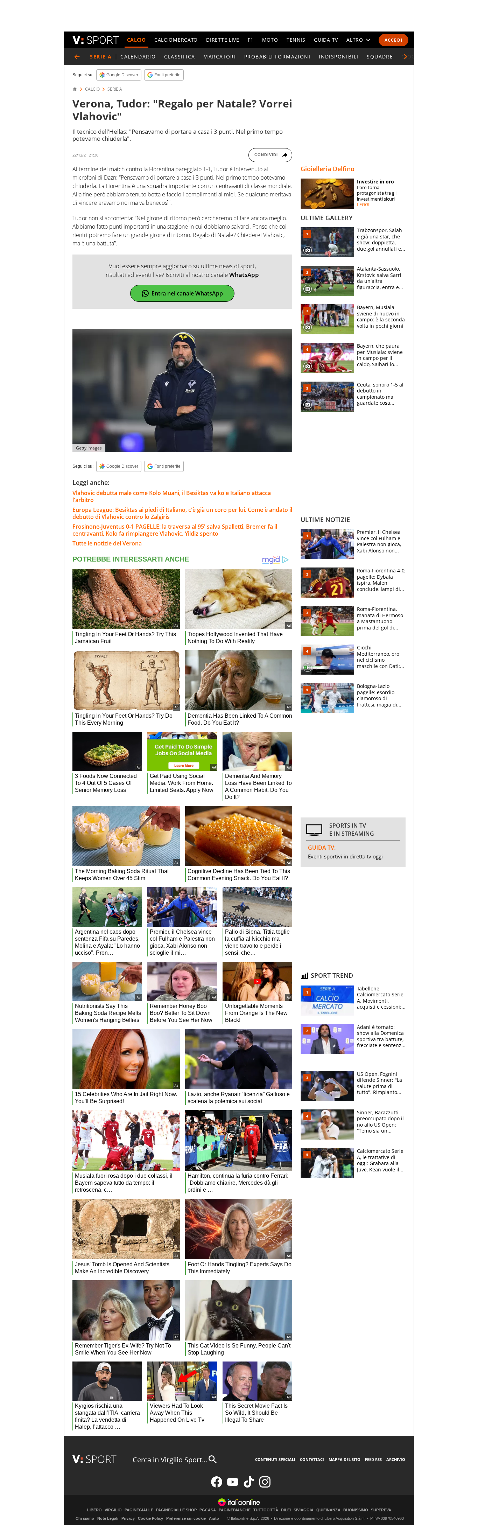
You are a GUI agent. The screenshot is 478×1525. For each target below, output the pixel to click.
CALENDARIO (138, 56)
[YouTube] (232, 1486)
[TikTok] (248, 1486)
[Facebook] (216, 1486)
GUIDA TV (326, 39)
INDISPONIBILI (338, 56)
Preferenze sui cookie (186, 1518)
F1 (250, 39)
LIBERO (94, 1510)
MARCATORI (219, 56)
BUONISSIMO (355, 1510)
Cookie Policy (150, 1518)
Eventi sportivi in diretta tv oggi (345, 856)
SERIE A (114, 89)
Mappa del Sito (344, 1459)
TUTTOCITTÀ (265, 1510)
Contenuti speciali (275, 1459)
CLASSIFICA (179, 56)
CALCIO (136, 39)
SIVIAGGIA (304, 1510)
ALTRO (354, 39)
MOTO (270, 39)
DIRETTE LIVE (222, 39)
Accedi (393, 40)
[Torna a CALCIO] (77, 56)
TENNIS (296, 39)
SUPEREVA (381, 1510)
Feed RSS (373, 1459)
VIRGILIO (113, 1510)
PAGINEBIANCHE (235, 1510)
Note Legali (107, 1518)
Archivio (395, 1459)
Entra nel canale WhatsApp (187, 293)
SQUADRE (380, 56)
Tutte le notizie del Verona (107, 543)
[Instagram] (264, 1486)
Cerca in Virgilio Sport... (170, 1459)
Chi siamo (85, 1518)
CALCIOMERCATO (176, 39)
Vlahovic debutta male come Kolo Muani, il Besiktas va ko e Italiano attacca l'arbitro (171, 496)
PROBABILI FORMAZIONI (277, 56)
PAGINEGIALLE (139, 1510)
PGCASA (207, 1510)
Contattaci (312, 1459)
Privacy (128, 1518)
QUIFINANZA (328, 1510)
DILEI (286, 1510)
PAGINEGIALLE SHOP (176, 1510)
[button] (405, 56)
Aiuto (214, 1518)
